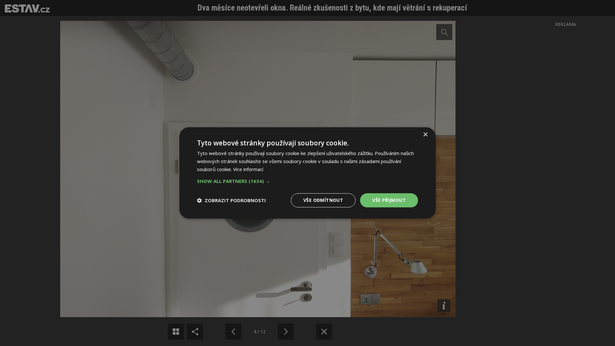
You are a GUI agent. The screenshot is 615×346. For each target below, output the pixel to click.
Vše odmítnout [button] (323, 200)
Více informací (248, 169)
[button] (307, 181)
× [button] (425, 134)
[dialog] (307, 173)
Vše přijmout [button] (389, 200)
